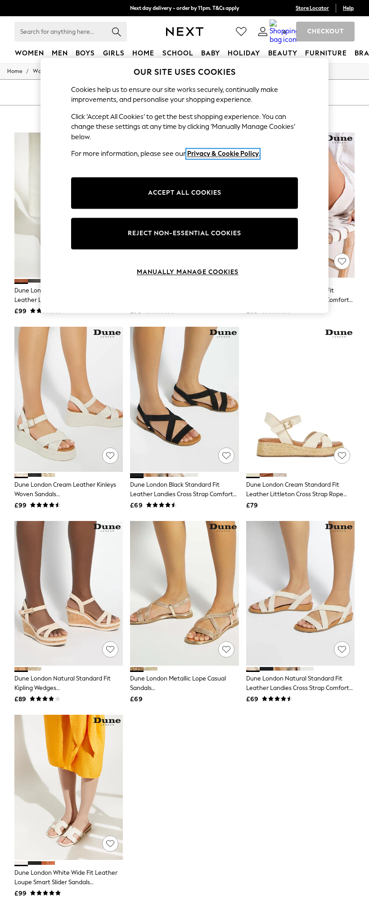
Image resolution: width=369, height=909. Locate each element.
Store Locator (312, 8)
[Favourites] (241, 31)
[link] (263, 31)
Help (348, 8)
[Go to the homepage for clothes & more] (184, 31)
